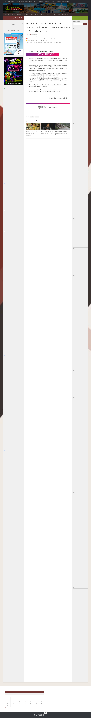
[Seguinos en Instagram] (17, 18)
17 (7, 701)
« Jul (5, 707)
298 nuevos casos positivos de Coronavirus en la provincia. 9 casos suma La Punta (47, 133)
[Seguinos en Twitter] (15, 18)
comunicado (32, 116)
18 (13, 701)
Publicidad (41, 1)
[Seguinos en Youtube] (19, 18)
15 (36, 699)
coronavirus (37, 116)
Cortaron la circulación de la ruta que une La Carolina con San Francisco (61, 133)
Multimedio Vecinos (20, 1)
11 (13, 699)
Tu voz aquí (52, 1)
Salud (33, 17)
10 (7, 699)
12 (19, 699)
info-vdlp (29, 34)
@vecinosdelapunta (8, 477)
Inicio (5, 1)
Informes (47, 1)
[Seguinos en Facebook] (13, 18)
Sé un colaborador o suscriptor (63, 1)
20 (25, 701)
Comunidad (28, 17)
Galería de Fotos (10, 1)
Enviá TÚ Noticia (28, 1)
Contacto (35, 1)
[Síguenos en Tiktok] (21, 18)
